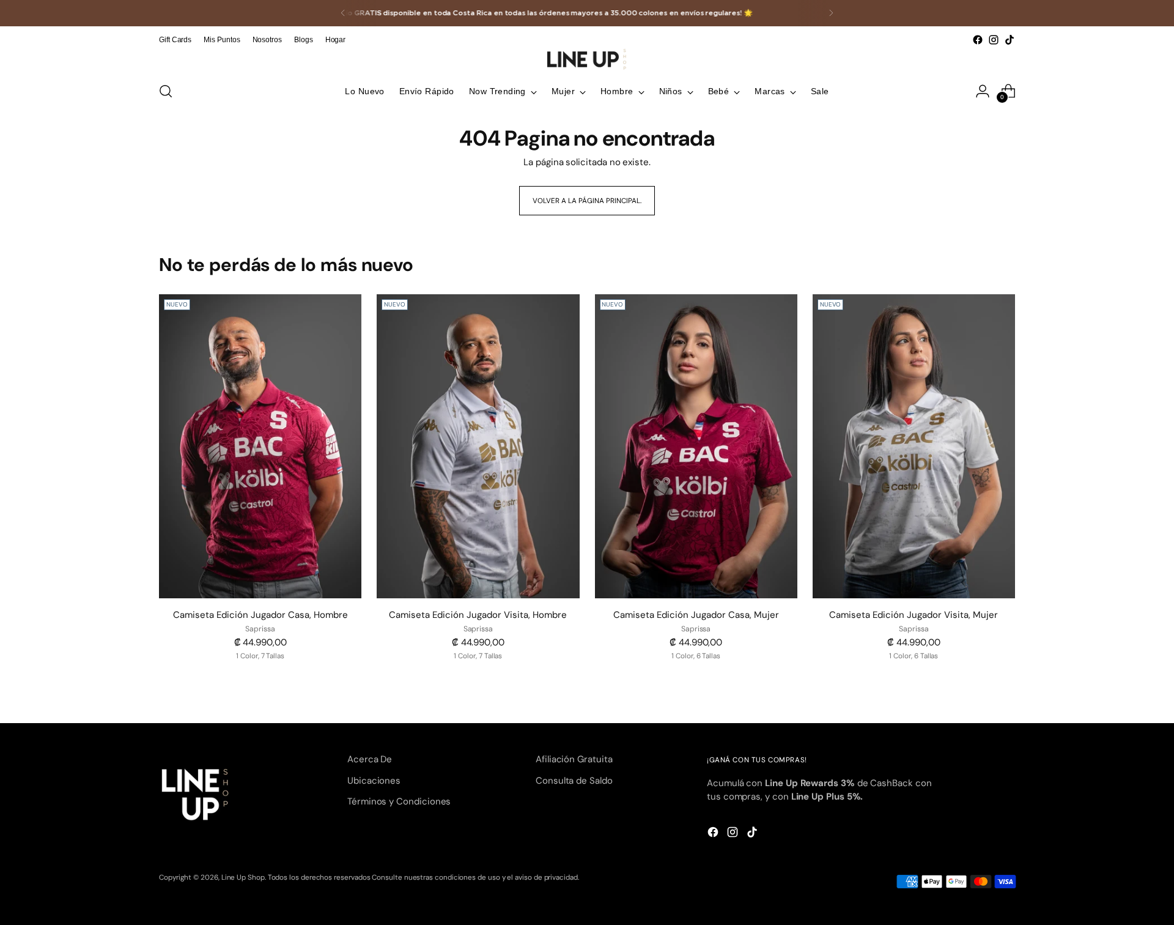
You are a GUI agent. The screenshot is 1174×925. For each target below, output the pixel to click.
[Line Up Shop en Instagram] (993, 39)
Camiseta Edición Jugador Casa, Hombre (260, 615)
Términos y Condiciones (399, 801)
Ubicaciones (374, 781)
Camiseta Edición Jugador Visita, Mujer (913, 615)
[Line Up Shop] (587, 59)
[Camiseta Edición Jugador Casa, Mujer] (696, 446)
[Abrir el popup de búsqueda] (165, 91)
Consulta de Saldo (574, 781)
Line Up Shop (243, 877)
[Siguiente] (831, 13)
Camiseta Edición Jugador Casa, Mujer (696, 615)
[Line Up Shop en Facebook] (977, 39)
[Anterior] (343, 13)
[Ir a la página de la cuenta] (982, 91)
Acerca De (369, 759)
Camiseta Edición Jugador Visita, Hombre (478, 615)
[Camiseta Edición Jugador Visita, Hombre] (478, 446)
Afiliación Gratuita (574, 759)
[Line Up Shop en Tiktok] (1009, 39)
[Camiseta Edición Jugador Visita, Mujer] (914, 446)
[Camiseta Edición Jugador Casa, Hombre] (260, 446)
